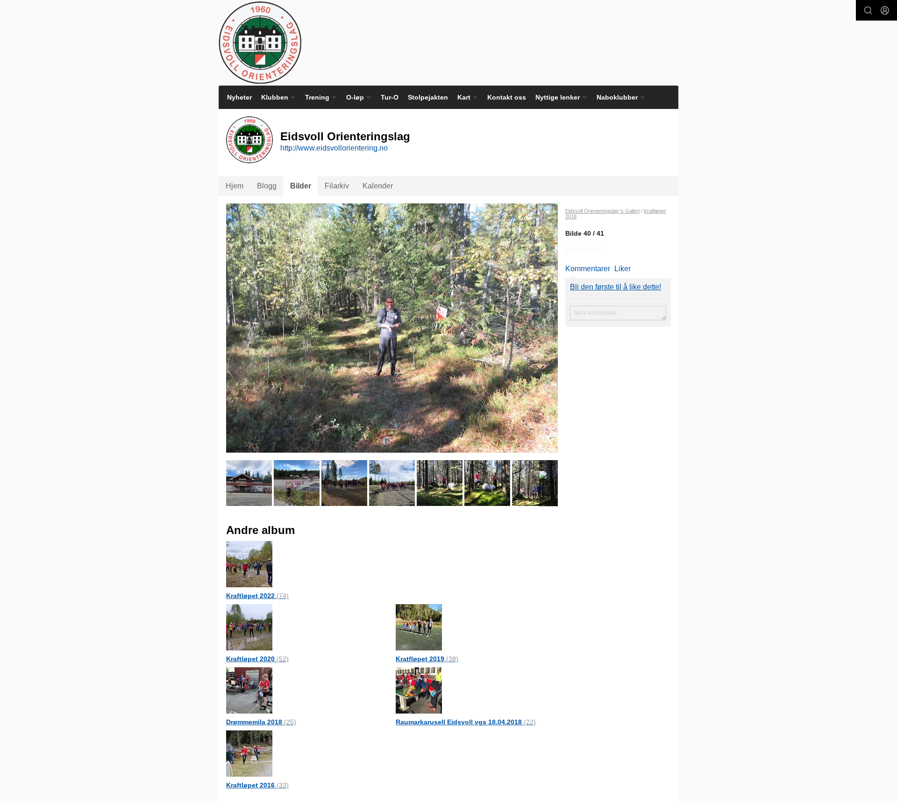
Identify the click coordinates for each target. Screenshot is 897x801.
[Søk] (868, 10)
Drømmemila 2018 (261, 722)
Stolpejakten (428, 97)
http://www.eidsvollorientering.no (334, 148)
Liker (622, 269)
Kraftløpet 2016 (257, 785)
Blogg (267, 186)
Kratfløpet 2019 (427, 659)
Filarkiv (337, 186)
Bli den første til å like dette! (615, 287)
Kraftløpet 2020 (257, 659)
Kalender (378, 186)
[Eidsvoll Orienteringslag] (260, 42)
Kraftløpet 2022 (257, 595)
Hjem (234, 186)
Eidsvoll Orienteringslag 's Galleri (602, 211)
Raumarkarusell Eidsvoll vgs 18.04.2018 (466, 722)
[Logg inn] (884, 10)
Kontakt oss (506, 97)
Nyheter (239, 97)
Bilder (300, 186)
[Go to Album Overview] (249, 564)
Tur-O (390, 97)
